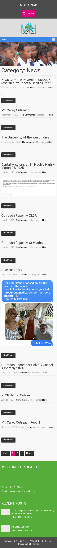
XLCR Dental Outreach (17, 395)
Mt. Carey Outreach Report (20, 422)
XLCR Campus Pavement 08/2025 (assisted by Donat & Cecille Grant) (26, 81)
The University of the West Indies (25, 137)
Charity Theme (22, 541)
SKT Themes (33, 543)
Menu (4, 39)
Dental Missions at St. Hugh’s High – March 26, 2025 (28, 166)
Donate (30, 13)
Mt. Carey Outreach (15, 110)
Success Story (11, 270)
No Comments (28, 87)
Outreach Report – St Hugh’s (22, 243)
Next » (29, 453)
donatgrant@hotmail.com (22, 491)
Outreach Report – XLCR (19, 216)
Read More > (8, 100)
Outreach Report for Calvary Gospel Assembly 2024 (27, 366)
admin (14, 517)
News (50, 87)
